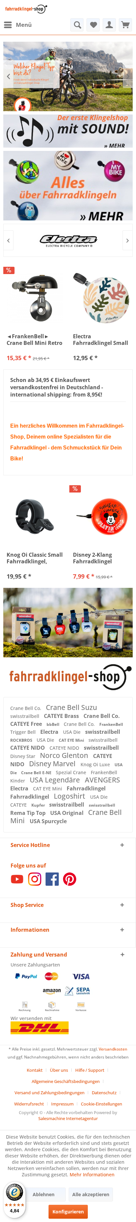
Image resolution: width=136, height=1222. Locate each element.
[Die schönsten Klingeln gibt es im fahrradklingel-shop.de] (68, 677)
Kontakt (35, 1070)
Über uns (59, 1070)
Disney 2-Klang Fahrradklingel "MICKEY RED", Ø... (97, 558)
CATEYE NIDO (28, 747)
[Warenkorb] (125, 24)
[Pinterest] (69, 884)
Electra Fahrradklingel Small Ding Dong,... (100, 339)
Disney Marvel (53, 763)
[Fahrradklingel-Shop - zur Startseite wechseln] (25, 9)
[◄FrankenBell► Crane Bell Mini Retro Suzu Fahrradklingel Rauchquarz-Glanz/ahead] (35, 298)
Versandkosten (113, 1049)
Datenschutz (104, 1093)
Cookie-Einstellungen (101, 1104)
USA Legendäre (56, 779)
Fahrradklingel (86, 788)
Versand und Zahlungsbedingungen (50, 1093)
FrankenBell (111, 724)
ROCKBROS (21, 740)
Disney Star (23, 756)
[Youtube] (17, 884)
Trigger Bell (23, 732)
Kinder (18, 780)
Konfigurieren (68, 1211)
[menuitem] (17, 24)
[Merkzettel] (93, 24)
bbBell (53, 724)
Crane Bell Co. (26, 708)
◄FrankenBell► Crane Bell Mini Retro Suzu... (34, 339)
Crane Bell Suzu (71, 707)
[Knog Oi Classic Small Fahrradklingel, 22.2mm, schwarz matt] (35, 516)
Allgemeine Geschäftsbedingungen (66, 1081)
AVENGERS (102, 779)
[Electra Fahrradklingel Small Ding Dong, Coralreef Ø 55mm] (101, 298)
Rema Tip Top (28, 813)
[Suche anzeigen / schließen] (77, 24)
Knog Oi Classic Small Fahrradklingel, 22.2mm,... (35, 558)
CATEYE (19, 805)
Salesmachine (51, 1118)
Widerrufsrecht (29, 1104)
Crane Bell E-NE (36, 773)
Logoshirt (70, 796)
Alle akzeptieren (90, 1194)
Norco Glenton (65, 755)
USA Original (67, 813)
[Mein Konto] (109, 24)
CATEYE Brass (62, 716)
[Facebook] (52, 884)
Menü (24, 24)
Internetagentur (82, 1118)
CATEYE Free (26, 724)
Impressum (62, 1104)
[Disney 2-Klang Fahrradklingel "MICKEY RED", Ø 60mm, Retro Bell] (101, 516)
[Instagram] (34, 884)
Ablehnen (43, 1194)
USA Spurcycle (48, 821)
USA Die (72, 732)
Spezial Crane (71, 772)
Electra (50, 731)
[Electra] (68, 240)
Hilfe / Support (89, 1070)
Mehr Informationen (92, 1174)
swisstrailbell (25, 716)
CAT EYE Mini (72, 740)
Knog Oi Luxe (96, 764)
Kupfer (38, 805)
